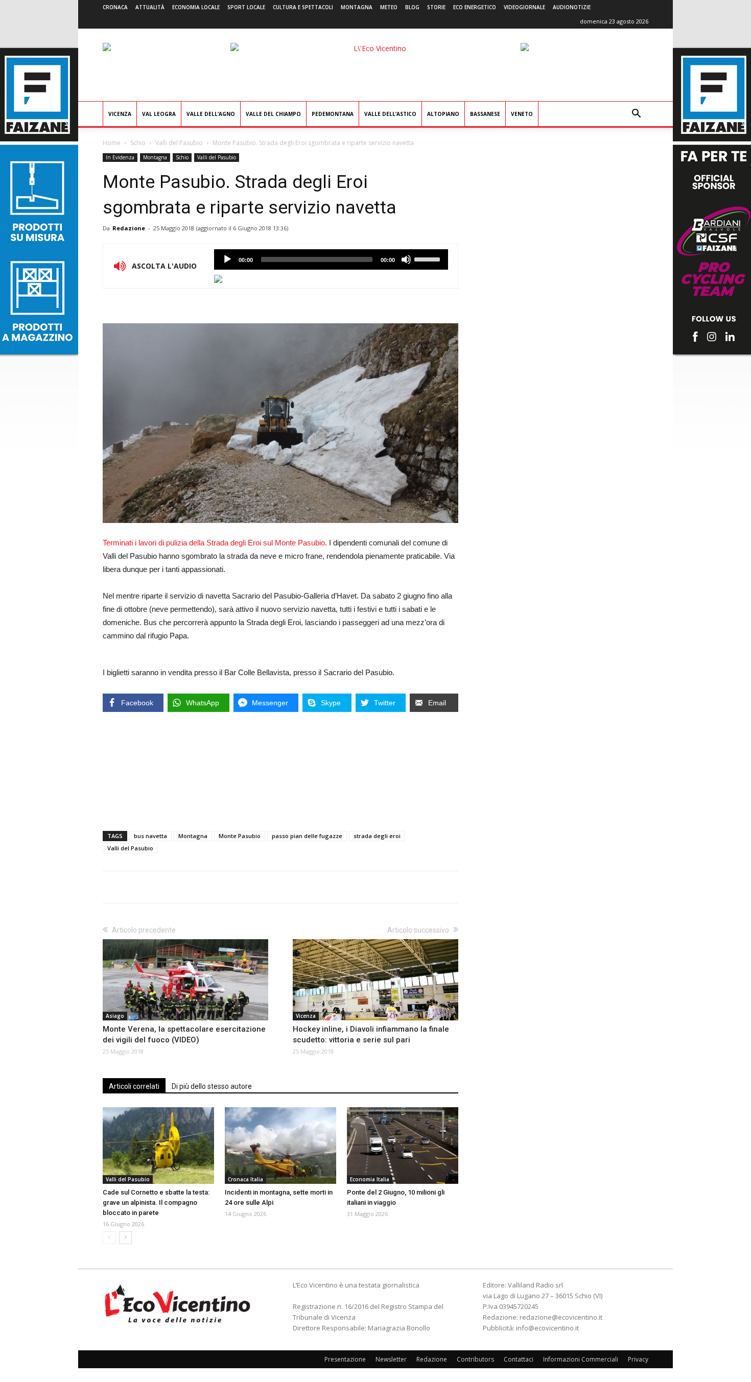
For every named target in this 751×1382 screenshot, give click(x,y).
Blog (412, 7)
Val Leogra (159, 113)
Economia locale (196, 7)
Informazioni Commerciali (580, 1359)
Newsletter (391, 1359)
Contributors (475, 1359)
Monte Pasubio (240, 836)
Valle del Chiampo (273, 113)
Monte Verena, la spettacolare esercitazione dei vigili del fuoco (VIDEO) (184, 1034)
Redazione (128, 228)
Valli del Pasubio (179, 142)
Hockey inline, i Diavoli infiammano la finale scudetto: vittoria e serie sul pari (371, 1034)
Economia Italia (369, 1179)
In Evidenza (120, 157)
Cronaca (115, 7)
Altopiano (443, 113)
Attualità (150, 7)
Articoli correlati (134, 1086)
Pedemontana (333, 113)
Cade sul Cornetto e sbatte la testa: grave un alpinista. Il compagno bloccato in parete (156, 1202)
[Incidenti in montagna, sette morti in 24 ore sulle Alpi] (280, 1145)
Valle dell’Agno (210, 113)
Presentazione (345, 1359)
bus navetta (150, 836)
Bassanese (485, 113)
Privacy (638, 1359)
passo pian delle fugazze (307, 836)
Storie (436, 7)
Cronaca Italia (245, 1179)
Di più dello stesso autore (212, 1086)
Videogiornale (524, 7)
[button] (636, 115)
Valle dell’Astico (390, 113)
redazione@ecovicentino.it (561, 1317)
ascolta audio (227, 259)
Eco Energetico (474, 7)
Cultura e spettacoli (303, 7)
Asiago (115, 1015)
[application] (331, 259)
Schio (138, 142)
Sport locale (246, 7)
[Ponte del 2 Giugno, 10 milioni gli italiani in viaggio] (402, 1145)
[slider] (428, 258)
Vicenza (119, 113)
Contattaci (518, 1359)
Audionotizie (572, 7)
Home (112, 142)
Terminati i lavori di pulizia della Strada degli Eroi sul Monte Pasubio (214, 542)
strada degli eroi (377, 836)
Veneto (522, 113)
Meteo (388, 7)
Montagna (356, 7)
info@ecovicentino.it (547, 1327)
